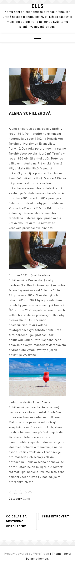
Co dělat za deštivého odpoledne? (16, 521)
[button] (37, 39)
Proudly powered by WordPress (27, 553)
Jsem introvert (55, 516)
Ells (37, 6)
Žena (26, 498)
